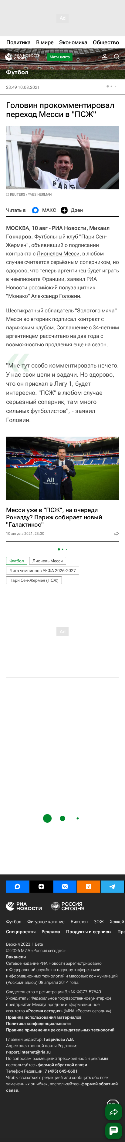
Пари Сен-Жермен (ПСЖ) (34, 580)
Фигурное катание (46, 921)
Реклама (51, 931)
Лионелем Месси (58, 253)
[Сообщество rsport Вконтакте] (64, 887)
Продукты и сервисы (88, 931)
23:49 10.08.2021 (23, 87)
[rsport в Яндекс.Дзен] (41, 887)
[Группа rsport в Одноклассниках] (88, 887)
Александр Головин (55, 296)
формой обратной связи (62, 1064)
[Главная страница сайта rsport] (36, 56)
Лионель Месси (47, 560)
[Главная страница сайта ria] (7, 56)
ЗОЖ (99, 921)
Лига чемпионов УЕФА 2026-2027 (42, 570)
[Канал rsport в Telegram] (112, 887)
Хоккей (117, 921)
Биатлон (79, 921)
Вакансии (16, 956)
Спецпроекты (20, 931)
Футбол (16, 560)
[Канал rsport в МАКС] (17, 887)
